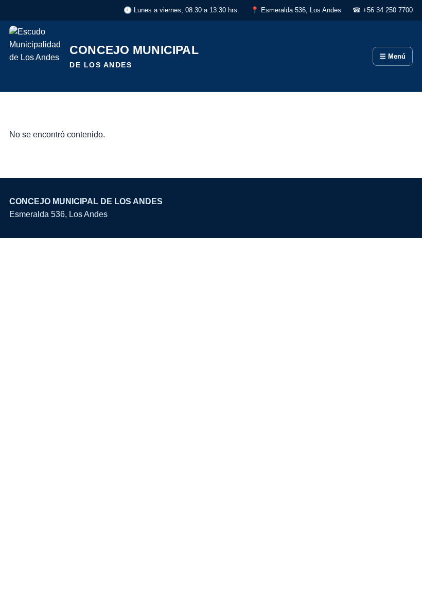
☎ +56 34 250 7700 (383, 10)
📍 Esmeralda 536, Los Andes (296, 10)
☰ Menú (393, 56)
